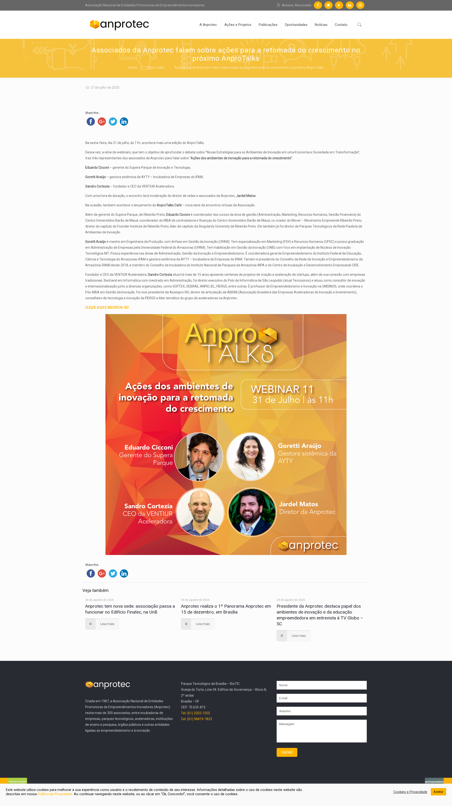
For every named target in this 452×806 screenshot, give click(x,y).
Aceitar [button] (438, 792)
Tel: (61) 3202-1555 (195, 713)
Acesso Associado (296, 5)
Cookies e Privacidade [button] (410, 792)
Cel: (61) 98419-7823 (196, 719)
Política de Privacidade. (56, 794)
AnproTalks (155, 67)
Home (132, 67)
